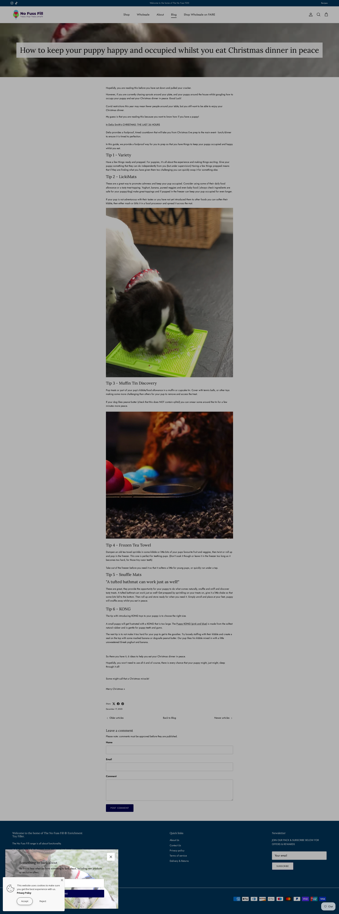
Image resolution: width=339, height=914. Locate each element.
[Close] (62, 880)
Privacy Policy (24, 892)
